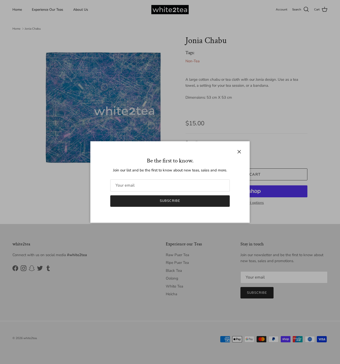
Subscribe (170, 201)
